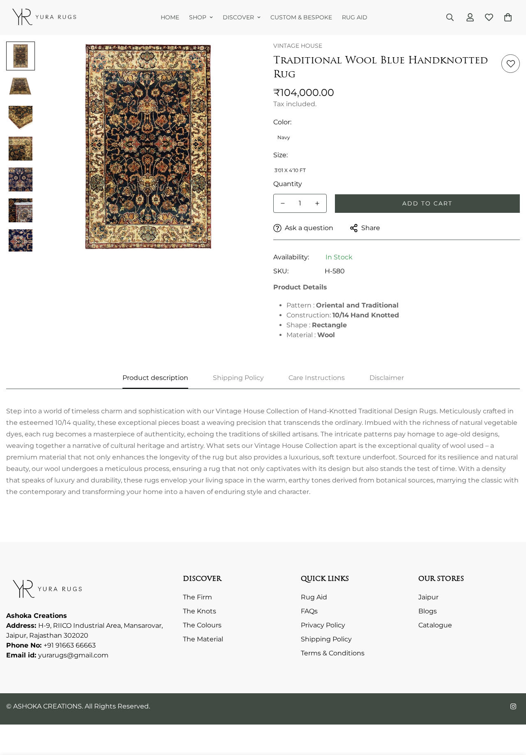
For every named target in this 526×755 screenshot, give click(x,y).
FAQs (309, 611)
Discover (238, 17)
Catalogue (435, 625)
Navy (283, 137)
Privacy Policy (323, 625)
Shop (197, 17)
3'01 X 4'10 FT (290, 170)
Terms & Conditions (333, 653)
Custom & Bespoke (301, 17)
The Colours (202, 625)
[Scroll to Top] (510, 710)
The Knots (199, 611)
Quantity (287, 184)
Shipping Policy (326, 639)
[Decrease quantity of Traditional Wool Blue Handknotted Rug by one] (283, 203)
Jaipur (428, 597)
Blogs (427, 611)
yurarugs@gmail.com (73, 655)
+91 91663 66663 (70, 645)
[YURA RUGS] (44, 17)
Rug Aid (354, 17)
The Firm (197, 597)
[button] (507, 17)
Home (170, 17)
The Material (203, 639)
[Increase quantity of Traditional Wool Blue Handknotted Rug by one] (317, 203)
